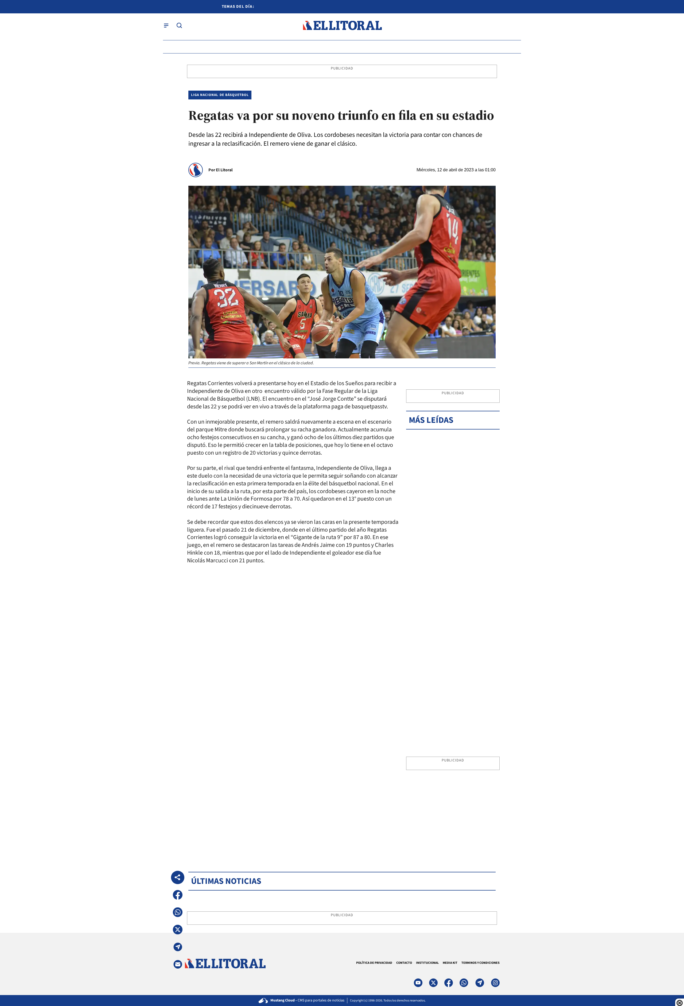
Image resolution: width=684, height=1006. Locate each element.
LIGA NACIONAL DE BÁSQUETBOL (220, 94)
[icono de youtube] (418, 983)
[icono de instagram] (495, 983)
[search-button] (179, 25)
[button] (177, 894)
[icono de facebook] (448, 983)
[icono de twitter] (433, 983)
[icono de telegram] (479, 983)
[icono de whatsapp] (464, 983)
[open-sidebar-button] (166, 25)
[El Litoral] (342, 25)
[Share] (177, 877)
